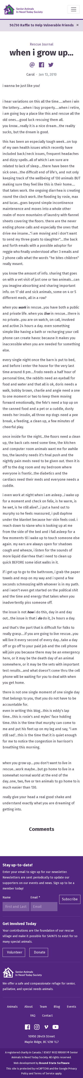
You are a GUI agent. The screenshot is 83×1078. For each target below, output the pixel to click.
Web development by (42, 1063)
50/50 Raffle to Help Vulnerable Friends (42, 25)
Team (43, 1007)
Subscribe (70, 899)
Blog (57, 1007)
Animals (12, 1007)
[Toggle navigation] (74, 9)
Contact (47, 1015)
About (28, 1007)
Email (35, 897)
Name (7, 897)
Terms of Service (44, 1073)
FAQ (32, 1015)
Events (71, 1007)
